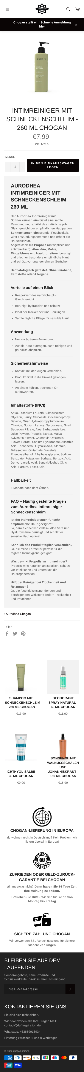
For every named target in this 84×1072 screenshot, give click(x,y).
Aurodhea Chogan (18, 614)
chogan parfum (21, 1051)
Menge (10, 156)
